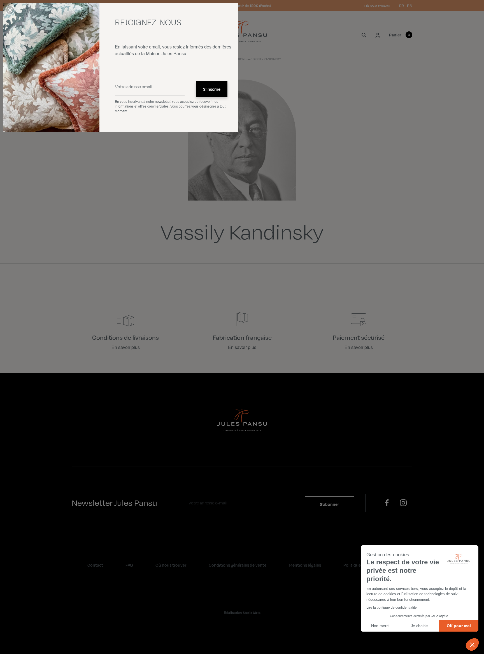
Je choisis (419, 625)
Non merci (380, 625)
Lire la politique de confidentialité (391, 607)
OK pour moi (459, 625)
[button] (472, 644)
